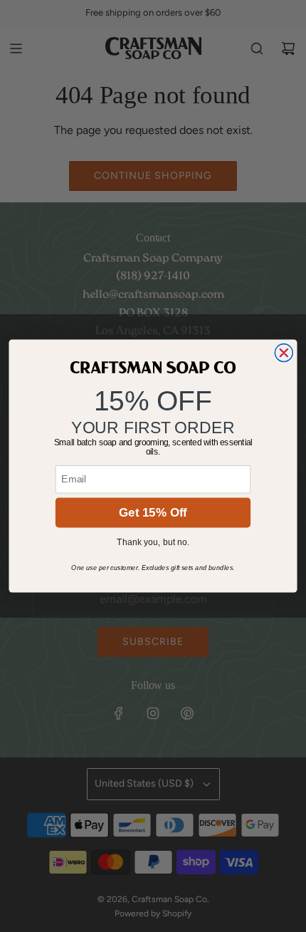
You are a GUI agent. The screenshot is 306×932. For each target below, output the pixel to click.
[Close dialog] (283, 353)
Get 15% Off (153, 512)
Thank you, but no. (153, 542)
